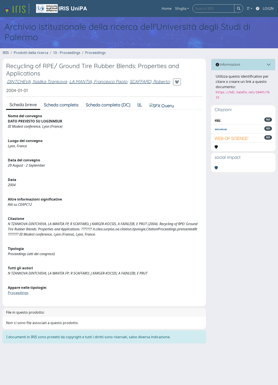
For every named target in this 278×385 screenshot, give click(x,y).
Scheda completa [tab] (61, 104)
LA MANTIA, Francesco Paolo (98, 81)
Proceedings (95, 52)
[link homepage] (16, 8)
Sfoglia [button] (180, 8)
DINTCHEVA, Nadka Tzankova (37, 81)
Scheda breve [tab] (23, 104)
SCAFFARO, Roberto (149, 81)
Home (167, 8)
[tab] (140, 104)
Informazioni (229, 64)
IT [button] (248, 8)
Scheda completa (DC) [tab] (108, 104)
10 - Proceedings (66, 52)
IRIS (6, 52)
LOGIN (268, 8)
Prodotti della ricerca (31, 52)
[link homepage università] (62, 8)
